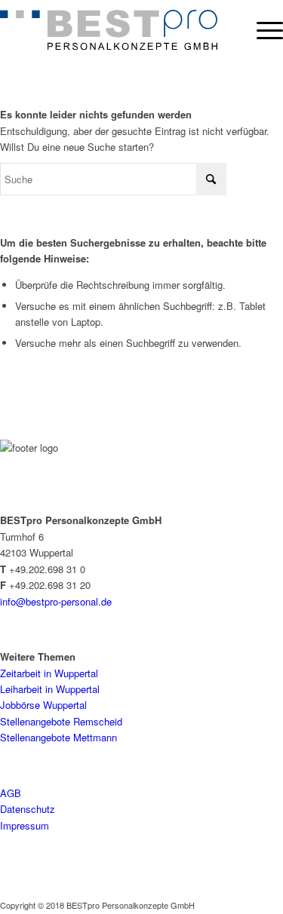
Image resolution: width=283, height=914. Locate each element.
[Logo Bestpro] (108, 30)
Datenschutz (27, 809)
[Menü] (262, 30)
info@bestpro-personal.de (56, 601)
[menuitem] (262, 30)
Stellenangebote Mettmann (58, 737)
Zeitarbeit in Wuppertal (49, 673)
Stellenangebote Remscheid (61, 721)
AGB (10, 793)
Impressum (24, 825)
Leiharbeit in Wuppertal (50, 689)
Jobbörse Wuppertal (43, 705)
